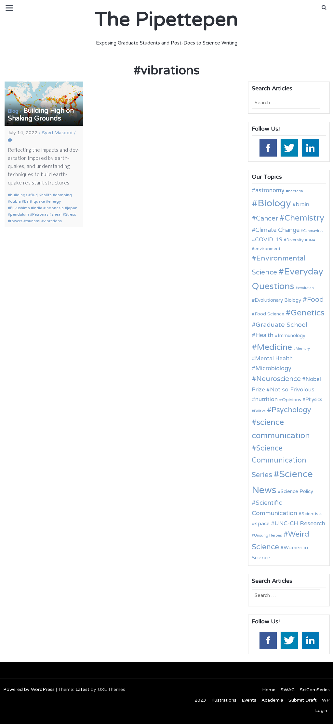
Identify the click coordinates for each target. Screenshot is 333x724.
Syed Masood (57, 132)
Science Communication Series (279, 461)
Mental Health (274, 358)
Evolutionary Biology (278, 300)
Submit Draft (302, 700)
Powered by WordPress (29, 689)
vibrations (53, 221)
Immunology (291, 335)
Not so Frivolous (292, 389)
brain (302, 204)
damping (63, 195)
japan (72, 208)
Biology (274, 203)
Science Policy (297, 491)
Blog (13, 111)
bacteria (295, 191)
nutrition (266, 399)
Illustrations (223, 700)
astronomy (270, 190)
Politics (260, 411)
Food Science (269, 314)
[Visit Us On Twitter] (289, 147)
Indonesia (55, 208)
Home (268, 689)
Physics (313, 399)
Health (264, 335)
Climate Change (277, 230)
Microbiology (273, 368)
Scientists (312, 513)
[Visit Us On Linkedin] (310, 147)
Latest (82, 689)
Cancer (267, 218)
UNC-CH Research (299, 523)
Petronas (40, 214)
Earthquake (34, 201)
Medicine (274, 347)
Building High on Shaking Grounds (41, 114)
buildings (18, 195)
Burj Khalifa (41, 195)
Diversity (295, 240)
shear (57, 214)
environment (267, 248)
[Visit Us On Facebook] (267, 147)
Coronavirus (313, 231)
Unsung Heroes (268, 535)
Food (315, 300)
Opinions (291, 399)
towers (16, 221)
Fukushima (20, 208)
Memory (303, 349)
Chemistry (304, 218)
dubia (15, 201)
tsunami (33, 221)
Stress (70, 214)
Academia (272, 700)
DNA (311, 240)
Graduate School (281, 325)
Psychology (291, 410)
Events (249, 700)
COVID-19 (269, 239)
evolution (306, 288)
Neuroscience (278, 379)
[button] (324, 7)
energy (54, 201)
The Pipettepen (166, 19)
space (262, 523)
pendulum (19, 214)
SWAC (288, 689)
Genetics (308, 313)
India (37, 208)
